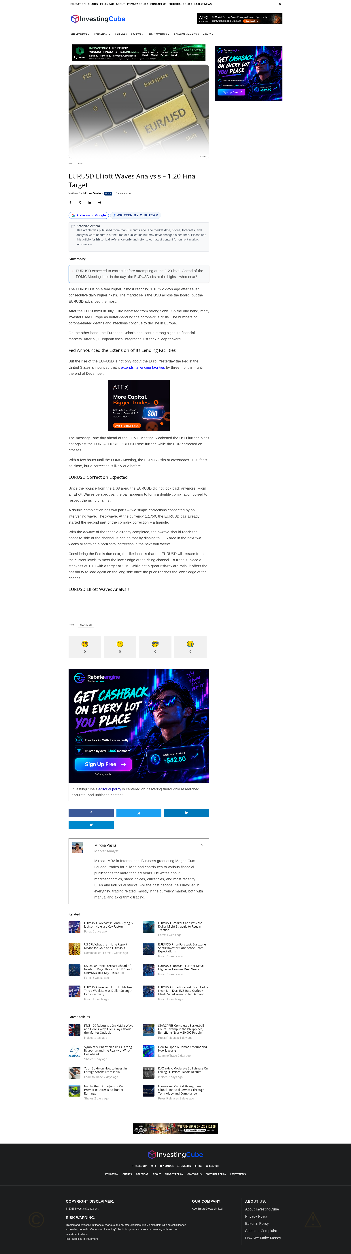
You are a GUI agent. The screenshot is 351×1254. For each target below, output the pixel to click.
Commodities (92, 952)
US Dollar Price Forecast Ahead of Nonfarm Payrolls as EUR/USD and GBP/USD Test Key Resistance (108, 969)
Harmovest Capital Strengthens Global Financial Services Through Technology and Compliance (181, 1090)
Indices (88, 1037)
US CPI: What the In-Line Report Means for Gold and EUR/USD (105, 946)
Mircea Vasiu (105, 845)
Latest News (203, 4)
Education (78, 4)
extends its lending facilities (143, 367)
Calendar (107, 4)
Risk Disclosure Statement (82, 1238)
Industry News (157, 34)
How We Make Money (263, 1238)
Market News (79, 34)
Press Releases (168, 1037)
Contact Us (158, 4)
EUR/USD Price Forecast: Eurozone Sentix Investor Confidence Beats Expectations (182, 948)
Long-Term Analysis (186, 34)
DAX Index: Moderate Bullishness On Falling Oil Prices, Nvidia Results (183, 1070)
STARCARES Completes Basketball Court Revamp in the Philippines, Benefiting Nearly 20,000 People (181, 1029)
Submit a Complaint (261, 1231)
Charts (93, 4)
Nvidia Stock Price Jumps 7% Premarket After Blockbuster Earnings (103, 1090)
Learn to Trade (167, 1055)
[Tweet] (79, 202)
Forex (108, 193)
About (120, 4)
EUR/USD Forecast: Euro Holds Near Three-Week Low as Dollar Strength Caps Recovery (109, 991)
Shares (88, 1059)
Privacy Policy (137, 4)
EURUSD (86, 625)
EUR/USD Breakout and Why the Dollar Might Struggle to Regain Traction (180, 926)
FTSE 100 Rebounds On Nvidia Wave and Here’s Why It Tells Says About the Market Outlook (108, 1029)
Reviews (136, 34)
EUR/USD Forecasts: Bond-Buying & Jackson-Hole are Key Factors (108, 924)
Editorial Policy (180, 4)
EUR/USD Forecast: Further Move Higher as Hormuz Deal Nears (181, 967)
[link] (279, 4)
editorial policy (109, 789)
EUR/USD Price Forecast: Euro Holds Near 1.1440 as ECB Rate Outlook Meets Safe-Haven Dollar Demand (183, 991)
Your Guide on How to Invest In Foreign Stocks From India (105, 1070)
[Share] (70, 202)
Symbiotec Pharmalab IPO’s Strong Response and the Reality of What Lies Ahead (108, 1050)
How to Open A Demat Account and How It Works (182, 1048)
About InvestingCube (262, 1209)
